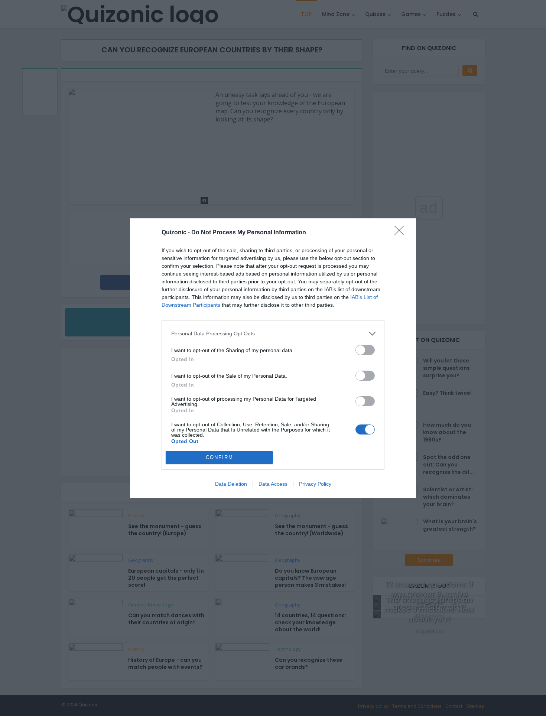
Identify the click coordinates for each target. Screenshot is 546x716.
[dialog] (273, 358)
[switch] (365, 350)
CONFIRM (219, 457)
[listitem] (273, 334)
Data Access (273, 484)
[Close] (401, 233)
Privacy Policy (315, 484)
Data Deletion (231, 484)
